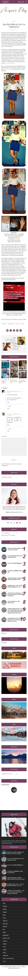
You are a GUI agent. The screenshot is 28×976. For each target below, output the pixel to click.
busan (4, 915)
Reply (8, 402)
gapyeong (5, 923)
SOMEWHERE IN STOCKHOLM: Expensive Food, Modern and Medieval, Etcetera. (15, 620)
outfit (17, 323)
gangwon (5, 920)
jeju (4, 929)
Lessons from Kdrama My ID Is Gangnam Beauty (15, 556)
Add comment (4, 436)
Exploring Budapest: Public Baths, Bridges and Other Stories (16, 578)
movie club (11, 323)
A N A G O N (9, 414)
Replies (9, 406)
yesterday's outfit (8, 69)
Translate (12, 535)
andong (4, 909)
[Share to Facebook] (7, 330)
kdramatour (6, 935)
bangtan (5, 912)
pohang (4, 944)
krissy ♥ (9, 391)
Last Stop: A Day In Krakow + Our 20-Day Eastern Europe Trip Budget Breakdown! (17, 594)
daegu (4, 918)
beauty (14, 21)
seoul (4, 946)
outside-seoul (6, 938)
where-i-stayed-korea (8, 958)
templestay (5, 955)
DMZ (4, 903)
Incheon (5, 906)
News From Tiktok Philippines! (15, 563)
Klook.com (4, 633)
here (17, 250)
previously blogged (10, 63)
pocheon (5, 941)
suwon (4, 952)
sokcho (4, 949)
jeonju (4, 932)
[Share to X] (11, 330)
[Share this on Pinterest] (14, 330)
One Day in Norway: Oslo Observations (14, 602)
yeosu (4, 961)
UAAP (23, 323)
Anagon (17, 238)
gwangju (5, 926)
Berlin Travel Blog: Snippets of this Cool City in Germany (16, 549)
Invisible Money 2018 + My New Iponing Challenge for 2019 (15, 586)
